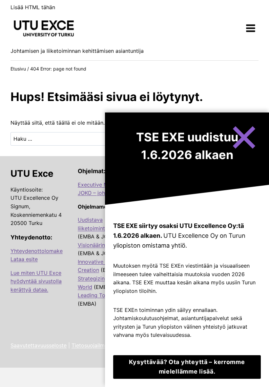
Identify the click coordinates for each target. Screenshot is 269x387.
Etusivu (18, 68)
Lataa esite (24, 259)
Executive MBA (96, 184)
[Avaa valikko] (250, 28)
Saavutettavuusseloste (38, 345)
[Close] (243, 138)
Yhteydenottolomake (36, 251)
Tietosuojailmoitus (94, 345)
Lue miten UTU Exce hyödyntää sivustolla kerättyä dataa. (36, 281)
